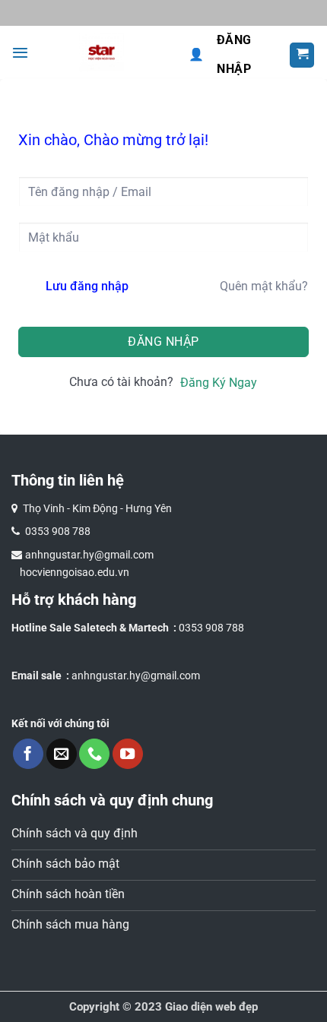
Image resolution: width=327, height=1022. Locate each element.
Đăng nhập (220, 54)
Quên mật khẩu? (264, 286)
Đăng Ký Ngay (218, 382)
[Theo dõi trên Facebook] (28, 754)
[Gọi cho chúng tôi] (94, 754)
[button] (20, 52)
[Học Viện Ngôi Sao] (101, 52)
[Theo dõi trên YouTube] (128, 754)
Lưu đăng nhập (87, 286)
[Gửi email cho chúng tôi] (61, 754)
